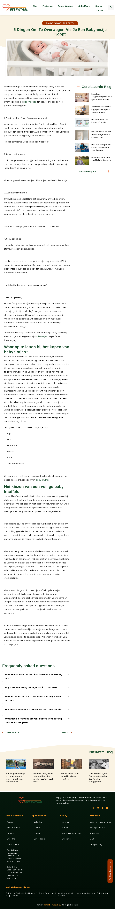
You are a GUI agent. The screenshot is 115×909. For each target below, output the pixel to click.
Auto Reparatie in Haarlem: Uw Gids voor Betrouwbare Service (83, 894)
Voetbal (37, 827)
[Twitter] (98, 808)
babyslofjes (41, 336)
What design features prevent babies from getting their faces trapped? (37, 720)
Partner (100, 10)
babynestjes (29, 101)
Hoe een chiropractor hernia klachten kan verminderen (101, 147)
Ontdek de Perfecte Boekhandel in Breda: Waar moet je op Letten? (31, 894)
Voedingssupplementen (99, 822)
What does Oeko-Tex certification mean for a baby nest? (37, 676)
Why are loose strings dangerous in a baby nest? (37, 687)
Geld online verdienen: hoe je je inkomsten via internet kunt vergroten (15, 872)
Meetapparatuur (97, 827)
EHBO (92, 839)
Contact (99, 6)
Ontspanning (96, 844)
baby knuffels (43, 479)
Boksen (37, 833)
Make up (66, 822)
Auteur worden (65, 6)
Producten (47, 6)
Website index (13, 844)
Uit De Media (84, 6)
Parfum (65, 827)
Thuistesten (95, 833)
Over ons (11, 839)
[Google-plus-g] (103, 808)
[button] (111, 7)
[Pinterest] (107, 808)
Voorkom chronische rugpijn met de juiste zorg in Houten (101, 109)
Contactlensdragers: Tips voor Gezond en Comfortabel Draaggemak (98, 777)
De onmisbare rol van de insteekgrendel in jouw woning (101, 134)
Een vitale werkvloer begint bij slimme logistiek (70, 776)
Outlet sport (39, 839)
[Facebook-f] (94, 808)
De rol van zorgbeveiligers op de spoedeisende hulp (101, 97)
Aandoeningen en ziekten (60, 23)
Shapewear (67, 839)
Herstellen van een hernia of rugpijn (100, 121)
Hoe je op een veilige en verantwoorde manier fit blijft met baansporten (15, 777)
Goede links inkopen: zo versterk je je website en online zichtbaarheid (15, 856)
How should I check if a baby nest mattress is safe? (37, 709)
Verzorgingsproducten (71, 833)
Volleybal (38, 822)
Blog (35, 6)
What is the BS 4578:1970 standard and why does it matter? (37, 698)
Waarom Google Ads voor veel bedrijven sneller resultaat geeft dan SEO (43, 777)
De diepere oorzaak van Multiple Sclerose (101, 158)
